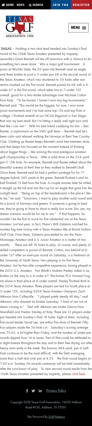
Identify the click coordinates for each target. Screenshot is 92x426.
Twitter (35, 390)
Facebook (28, 390)
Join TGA (61, 5)
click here (78, 374)
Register (81, 5)
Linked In (41, 390)
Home (9, 5)
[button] (75, 27)
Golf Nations (56, 416)
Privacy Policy (56, 390)
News (20, 5)
